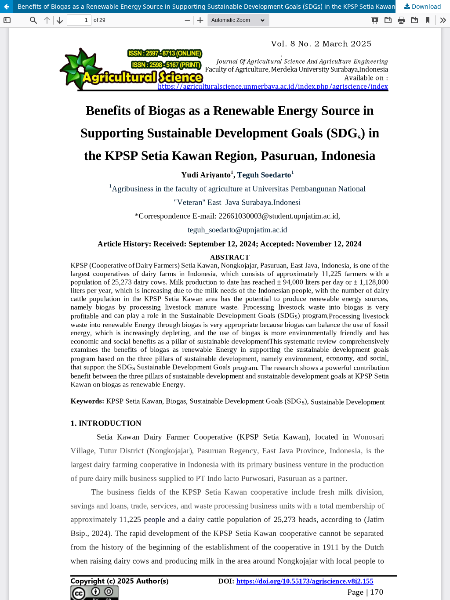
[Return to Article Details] (6, 6)
